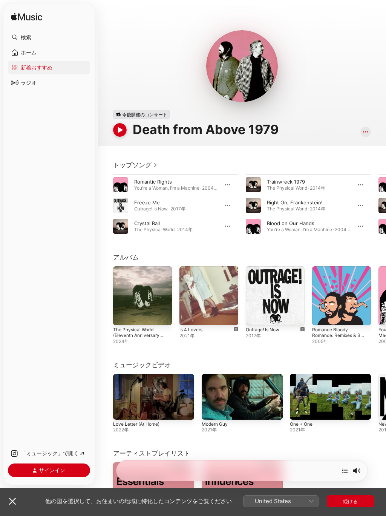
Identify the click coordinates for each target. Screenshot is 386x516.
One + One (301, 424)
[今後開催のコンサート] (141, 114)
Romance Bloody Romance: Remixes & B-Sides (337, 335)
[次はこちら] (344, 470)
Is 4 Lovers (190, 329)
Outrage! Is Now (262, 329)
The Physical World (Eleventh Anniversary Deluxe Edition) (136, 335)
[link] (135, 165)
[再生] (120, 130)
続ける (350, 501)
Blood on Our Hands (290, 223)
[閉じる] (12, 501)
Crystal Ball (147, 223)
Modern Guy (215, 424)
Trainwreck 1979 (286, 182)
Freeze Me (147, 202)
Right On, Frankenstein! (295, 202)
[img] (26, 17)
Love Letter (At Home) (136, 424)
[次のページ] (378, 205)
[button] (49, 37)
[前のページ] (105, 205)
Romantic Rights (153, 182)
